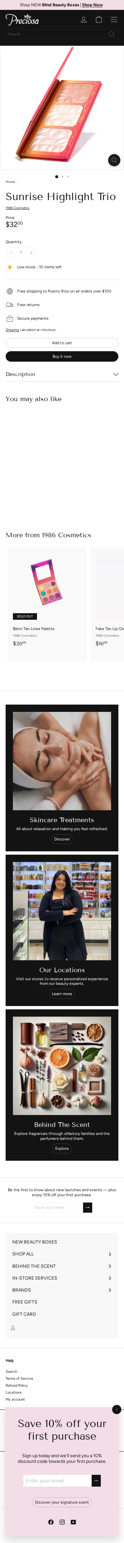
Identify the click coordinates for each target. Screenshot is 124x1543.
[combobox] (62, 34)
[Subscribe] (96, 1480)
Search (11, 1371)
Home (10, 182)
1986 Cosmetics (66, 535)
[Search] (111, 34)
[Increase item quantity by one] (31, 252)
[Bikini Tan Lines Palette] (47, 599)
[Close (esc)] (116, 1409)
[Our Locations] (62, 911)
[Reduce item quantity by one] (11, 252)
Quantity (13, 241)
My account (15, 1399)
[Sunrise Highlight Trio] (47, 462)
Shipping (12, 330)
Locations (13, 1392)
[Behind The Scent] (62, 1066)
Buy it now (62, 356)
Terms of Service (19, 1378)
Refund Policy (17, 1385)
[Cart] (98, 19)
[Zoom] (114, 160)
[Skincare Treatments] (62, 761)
